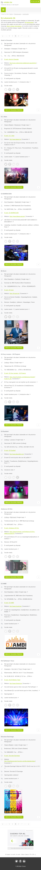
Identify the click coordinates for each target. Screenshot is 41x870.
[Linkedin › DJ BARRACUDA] (13, 241)
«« (2, 36)
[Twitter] (16, 861)
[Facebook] (20, 861)
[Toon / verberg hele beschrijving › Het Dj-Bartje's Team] (22, 687)
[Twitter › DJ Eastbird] (5, 477)
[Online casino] (20, 830)
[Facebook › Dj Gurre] (9, 316)
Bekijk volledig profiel (13, 110)
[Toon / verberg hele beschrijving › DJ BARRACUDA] (22, 221)
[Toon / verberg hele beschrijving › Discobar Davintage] (22, 767)
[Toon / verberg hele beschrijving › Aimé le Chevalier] (22, 69)
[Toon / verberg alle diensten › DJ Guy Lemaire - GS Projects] (22, 386)
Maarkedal (18, 202)
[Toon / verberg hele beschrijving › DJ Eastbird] (22, 458)
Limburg (6, 362)
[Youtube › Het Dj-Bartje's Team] (17, 705)
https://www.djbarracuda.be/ (17, 216)
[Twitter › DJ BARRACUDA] (5, 241)
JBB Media (18, 866)
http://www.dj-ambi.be (15, 606)
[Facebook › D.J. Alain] (9, 164)
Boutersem (18, 125)
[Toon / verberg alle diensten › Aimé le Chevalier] (22, 74)
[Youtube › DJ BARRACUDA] (17, 241)
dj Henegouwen (29, 22)
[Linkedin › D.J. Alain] (13, 164)
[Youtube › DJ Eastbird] (17, 477)
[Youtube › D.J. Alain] (17, 164)
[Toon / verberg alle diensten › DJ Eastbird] (22, 462)
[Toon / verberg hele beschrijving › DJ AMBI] (22, 611)
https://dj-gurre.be (14, 293)
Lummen (12, 439)
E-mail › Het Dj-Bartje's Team (12, 680)
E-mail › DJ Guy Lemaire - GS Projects (15, 373)
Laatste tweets (9, 156)
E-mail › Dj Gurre (9, 290)
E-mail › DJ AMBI (9, 602)
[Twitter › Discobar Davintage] (5, 786)
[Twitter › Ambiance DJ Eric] (5, 556)
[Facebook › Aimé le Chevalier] (9, 89)
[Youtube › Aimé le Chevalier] (17, 89)
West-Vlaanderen (9, 279)
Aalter (16, 592)
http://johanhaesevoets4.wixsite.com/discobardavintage (19, 761)
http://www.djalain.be (15, 139)
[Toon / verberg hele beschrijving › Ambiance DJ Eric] (22, 538)
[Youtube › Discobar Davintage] (17, 786)
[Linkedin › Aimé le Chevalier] (13, 89)
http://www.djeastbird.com (17, 454)
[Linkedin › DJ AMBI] (13, 631)
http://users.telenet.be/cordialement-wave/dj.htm (23, 63)
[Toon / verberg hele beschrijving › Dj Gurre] (22, 298)
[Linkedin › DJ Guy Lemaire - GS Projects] (13, 401)
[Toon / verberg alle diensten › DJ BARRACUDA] (22, 226)
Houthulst (17, 279)
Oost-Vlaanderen (9, 202)
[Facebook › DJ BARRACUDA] (9, 241)
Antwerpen (7, 48)
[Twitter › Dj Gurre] (5, 316)
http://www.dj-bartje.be (16, 683)
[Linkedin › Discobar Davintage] (13, 786)
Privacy (24, 866)
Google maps (22, 48)
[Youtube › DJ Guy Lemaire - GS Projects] (17, 401)
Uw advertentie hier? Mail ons (20, 848)
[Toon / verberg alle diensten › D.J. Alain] (22, 149)
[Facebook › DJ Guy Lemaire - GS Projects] (9, 401)
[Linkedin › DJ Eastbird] (13, 477)
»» (28, 36)
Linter (16, 745)
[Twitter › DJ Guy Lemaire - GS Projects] (5, 401)
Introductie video (25, 82)
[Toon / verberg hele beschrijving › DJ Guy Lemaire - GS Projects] (22, 382)
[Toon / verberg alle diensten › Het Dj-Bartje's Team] (22, 691)
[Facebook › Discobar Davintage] (9, 786)
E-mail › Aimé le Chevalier (11, 59)
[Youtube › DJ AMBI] (17, 631)
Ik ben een (35, 1)
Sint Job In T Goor (17, 669)
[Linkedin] (24, 861)
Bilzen (12, 362)
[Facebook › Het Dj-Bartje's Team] (9, 705)
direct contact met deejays (14, 26)
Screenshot (8, 65)
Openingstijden (9, 694)
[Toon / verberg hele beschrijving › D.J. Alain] (22, 144)
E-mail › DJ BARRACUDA (11, 213)
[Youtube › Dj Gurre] (17, 316)
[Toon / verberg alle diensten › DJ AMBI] (22, 616)
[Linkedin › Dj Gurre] (13, 316)
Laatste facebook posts (11, 82)
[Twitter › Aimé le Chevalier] (5, 89)
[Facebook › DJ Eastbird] (9, 477)
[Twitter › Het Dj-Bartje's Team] (5, 705)
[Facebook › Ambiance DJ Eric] (9, 556)
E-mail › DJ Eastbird (9, 450)
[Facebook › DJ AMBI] (9, 631)
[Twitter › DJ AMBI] (5, 631)
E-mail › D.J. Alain (9, 135)
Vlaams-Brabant (8, 125)
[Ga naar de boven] (38, 110)
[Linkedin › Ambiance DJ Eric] (13, 556)
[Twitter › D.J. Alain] (5, 164)
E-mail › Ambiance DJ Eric (11, 528)
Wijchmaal (13, 517)
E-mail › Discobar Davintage (12, 755)
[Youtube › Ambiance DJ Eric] (17, 556)
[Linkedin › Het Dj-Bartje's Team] (13, 705)
